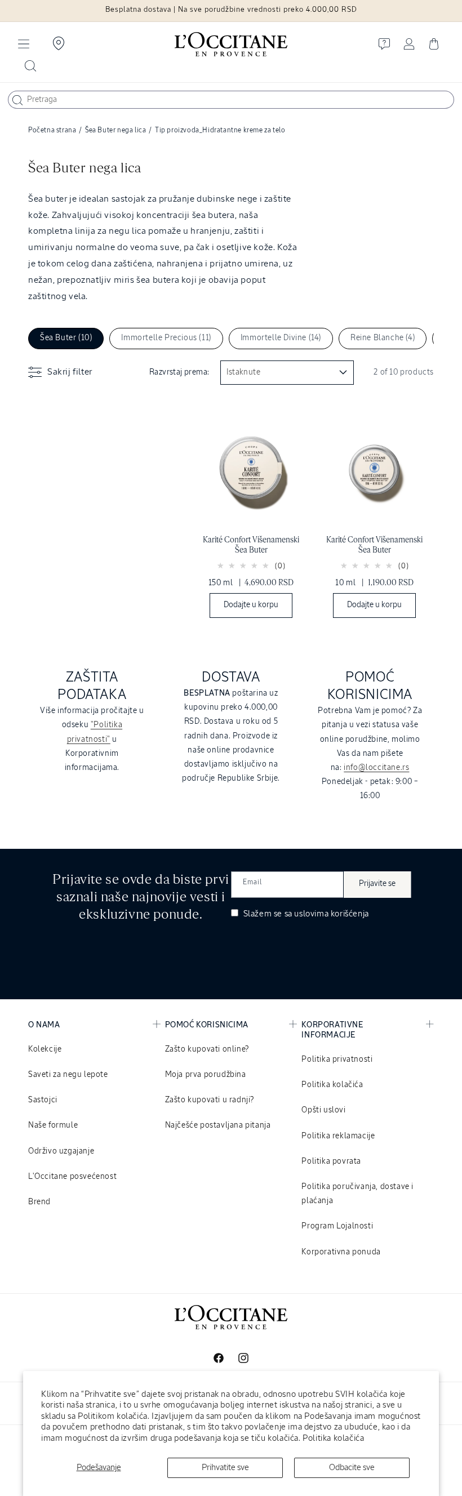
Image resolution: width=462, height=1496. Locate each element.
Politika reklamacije (338, 1136)
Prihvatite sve (225, 1467)
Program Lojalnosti (337, 1226)
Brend (39, 1202)
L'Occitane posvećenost (72, 1177)
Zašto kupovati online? (207, 1049)
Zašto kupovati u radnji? (209, 1100)
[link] (251, 513)
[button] (23, 44)
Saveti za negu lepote (68, 1075)
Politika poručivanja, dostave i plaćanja (357, 1194)
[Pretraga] (17, 100)
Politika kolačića (333, 1438)
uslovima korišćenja (331, 914)
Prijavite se (377, 884)
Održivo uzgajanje (61, 1151)
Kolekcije (44, 1049)
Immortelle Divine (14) (281, 338)
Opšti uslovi (323, 1110)
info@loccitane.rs (376, 768)
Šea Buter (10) (66, 338)
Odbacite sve (352, 1467)
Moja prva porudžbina (205, 1075)
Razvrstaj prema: (179, 372)
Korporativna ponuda (340, 1252)
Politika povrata (331, 1161)
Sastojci (42, 1100)
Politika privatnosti (336, 1059)
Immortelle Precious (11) (166, 338)
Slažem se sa (305, 914)
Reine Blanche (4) (382, 338)
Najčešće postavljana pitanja (218, 1125)
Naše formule (53, 1125)
